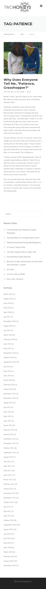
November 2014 (10, 353)
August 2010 (8, 529)
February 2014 (9, 385)
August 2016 (8, 326)
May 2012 (7, 470)
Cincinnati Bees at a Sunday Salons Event (23, 238)
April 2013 (8, 421)
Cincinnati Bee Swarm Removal (19, 257)
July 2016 (7, 330)
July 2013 (7, 407)
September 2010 (10, 525)
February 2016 (9, 339)
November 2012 (10, 443)
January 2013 (8, 434)
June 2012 (7, 466)
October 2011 (9, 502)
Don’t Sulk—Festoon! (15, 279)
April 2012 (8, 475)
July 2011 (7, 507)
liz (15, 92)
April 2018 (8, 312)
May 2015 (7, 348)
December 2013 (10, 394)
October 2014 (9, 357)
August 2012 (8, 457)
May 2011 (7, 511)
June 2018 (7, 303)
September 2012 (10, 452)
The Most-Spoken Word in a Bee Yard (21, 252)
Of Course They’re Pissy (16, 247)
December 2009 (10, 565)
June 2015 (7, 344)
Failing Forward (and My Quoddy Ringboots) (24, 242)
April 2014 (8, 376)
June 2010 (7, 538)
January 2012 (8, 489)
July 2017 (7, 317)
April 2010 (8, 547)
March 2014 (8, 380)
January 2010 (8, 561)
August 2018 (8, 299)
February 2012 (9, 484)
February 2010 (9, 556)
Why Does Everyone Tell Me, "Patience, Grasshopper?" (21, 83)
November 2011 (10, 498)
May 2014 (7, 371)
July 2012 (7, 461)
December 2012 (10, 439)
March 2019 (8, 294)
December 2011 (10, 493)
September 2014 (10, 362)
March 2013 (8, 425)
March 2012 (8, 479)
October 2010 (9, 520)
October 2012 (9, 448)
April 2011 (8, 516)
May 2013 (7, 416)
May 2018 (7, 308)
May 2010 (7, 543)
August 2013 (8, 403)
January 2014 (8, 389)
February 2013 (9, 430)
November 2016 (10, 321)
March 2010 (8, 552)
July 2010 (7, 534)
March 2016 (8, 335)
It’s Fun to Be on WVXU (16, 274)
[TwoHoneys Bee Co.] (17, 7)
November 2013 (10, 398)
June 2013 (7, 412)
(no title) (10, 269)
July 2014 (7, 366)
